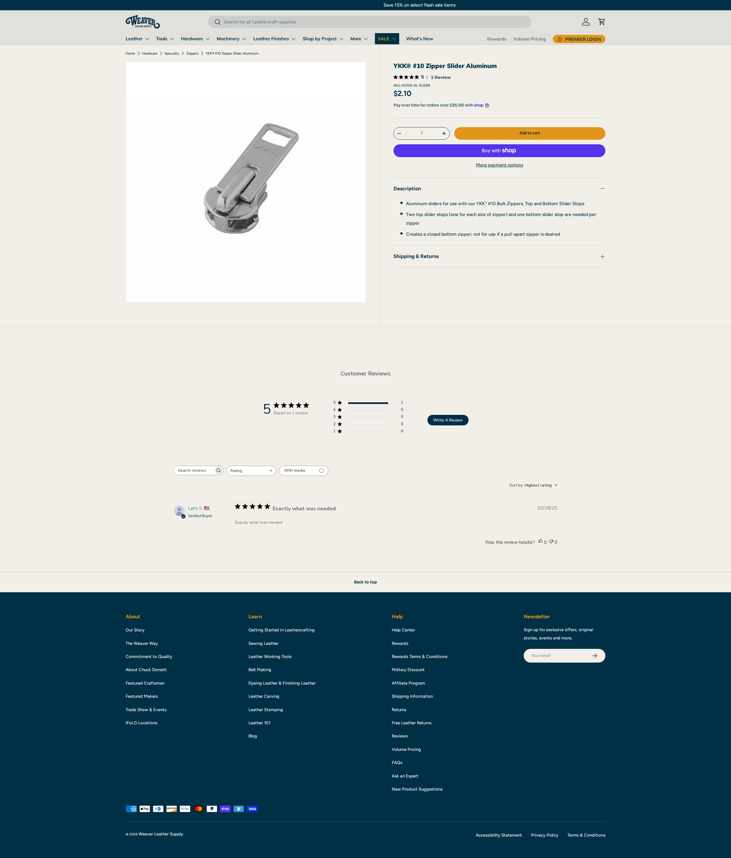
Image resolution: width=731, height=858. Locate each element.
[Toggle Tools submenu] (171, 38)
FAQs (397, 762)
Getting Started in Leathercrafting (281, 630)
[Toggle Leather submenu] (147, 38)
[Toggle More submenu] (365, 38)
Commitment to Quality (149, 656)
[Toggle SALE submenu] (394, 38)
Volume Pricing (529, 39)
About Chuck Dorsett (146, 669)
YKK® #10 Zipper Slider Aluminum (232, 53)
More (355, 38)
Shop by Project (320, 38)
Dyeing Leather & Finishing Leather (282, 683)
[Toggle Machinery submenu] (244, 38)
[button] (602, 21)
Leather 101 (259, 722)
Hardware (192, 38)
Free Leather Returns (411, 722)
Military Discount (408, 669)
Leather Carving (263, 696)
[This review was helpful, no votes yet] (541, 542)
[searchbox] (193, 470)
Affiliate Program (408, 683)
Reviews (400, 736)
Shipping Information (412, 696)
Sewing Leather (263, 643)
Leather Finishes (271, 38)
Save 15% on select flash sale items (365, 5)
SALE (383, 38)
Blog (252, 736)
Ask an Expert (405, 776)
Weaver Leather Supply (160, 834)
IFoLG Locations (141, 722)
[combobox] (369, 22)
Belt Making (259, 669)
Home (130, 53)
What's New (419, 38)
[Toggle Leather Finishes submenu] (293, 38)
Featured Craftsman (145, 683)
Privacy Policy (544, 835)
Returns (399, 709)
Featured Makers (142, 696)
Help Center (403, 630)
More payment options (499, 165)
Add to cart (529, 133)
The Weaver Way (142, 643)
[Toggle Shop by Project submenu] (341, 38)
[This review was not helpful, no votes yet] (551, 542)
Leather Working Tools (270, 656)
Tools (161, 38)
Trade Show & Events (146, 709)
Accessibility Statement (499, 835)
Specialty (171, 53)
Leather (134, 38)
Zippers (192, 53)
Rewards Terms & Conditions (419, 656)
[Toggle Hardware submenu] (207, 38)
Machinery (228, 38)
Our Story (135, 630)
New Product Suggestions (417, 789)
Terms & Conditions (586, 835)
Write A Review (448, 420)
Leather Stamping (265, 709)
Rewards (497, 39)
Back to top (365, 582)
